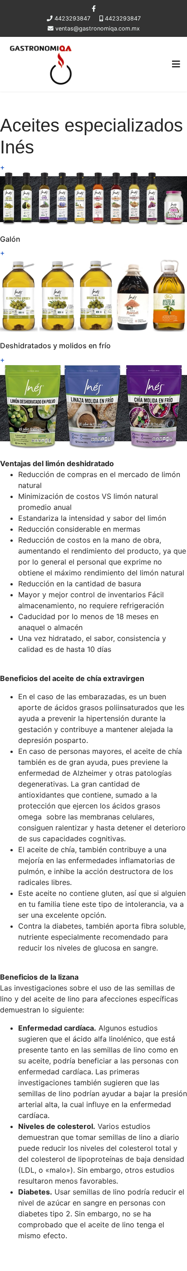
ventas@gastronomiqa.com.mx (97, 28)
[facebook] (94, 8)
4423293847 (72, 18)
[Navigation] (176, 64)
